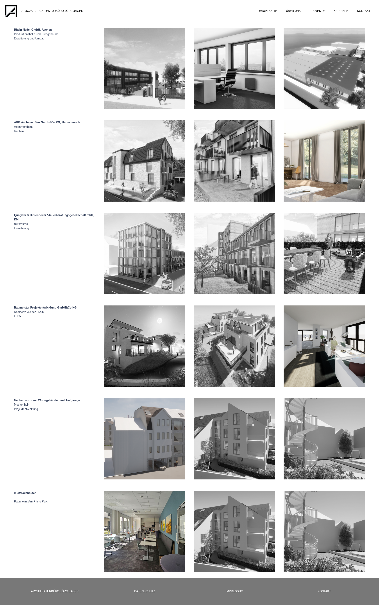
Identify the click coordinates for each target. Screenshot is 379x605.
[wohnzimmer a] (324, 346)
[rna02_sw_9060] (144, 68)
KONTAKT (324, 591)
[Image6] (324, 438)
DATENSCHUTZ (144, 591)
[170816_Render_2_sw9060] (234, 161)
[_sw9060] (234, 438)
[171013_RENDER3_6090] (324, 161)
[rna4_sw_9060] (324, 68)
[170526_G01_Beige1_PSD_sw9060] (144, 161)
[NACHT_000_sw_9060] (144, 346)
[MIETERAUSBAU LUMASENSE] (144, 531)
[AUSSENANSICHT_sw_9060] (234, 346)
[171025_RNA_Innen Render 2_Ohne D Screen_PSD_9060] (234, 68)
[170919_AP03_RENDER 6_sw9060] (234, 253)
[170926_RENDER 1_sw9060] (324, 253)
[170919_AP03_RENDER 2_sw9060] (144, 253)
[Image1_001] (144, 438)
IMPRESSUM (234, 591)
